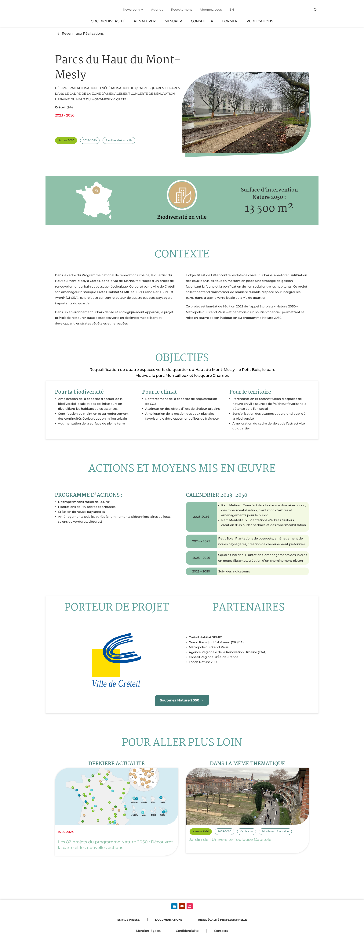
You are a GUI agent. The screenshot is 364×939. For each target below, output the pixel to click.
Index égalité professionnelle (222, 919)
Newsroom (131, 9)
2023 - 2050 (65, 115)
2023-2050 (90, 140)
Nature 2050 (66, 140)
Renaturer (145, 21)
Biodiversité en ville (119, 140)
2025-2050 (224, 831)
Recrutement (181, 9)
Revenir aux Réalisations (83, 33)
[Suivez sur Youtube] (182, 906)
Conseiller (202, 21)
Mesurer (173, 21)
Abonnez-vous (211, 9)
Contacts (221, 931)
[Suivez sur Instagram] (190, 906)
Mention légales (148, 931)
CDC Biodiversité (108, 21)
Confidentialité (187, 931)
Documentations (168, 919)
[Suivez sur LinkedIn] (174, 906)
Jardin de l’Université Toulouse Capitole (230, 839)
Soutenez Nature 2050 (179, 700)
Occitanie (246, 831)
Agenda (157, 9)
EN (231, 9)
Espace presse (128, 919)
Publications (259, 21)
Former (230, 21)
